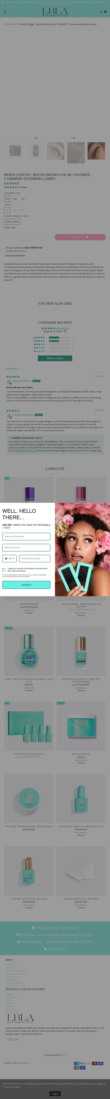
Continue (26, 584)
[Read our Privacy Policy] (49, 575)
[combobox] (9, 558)
